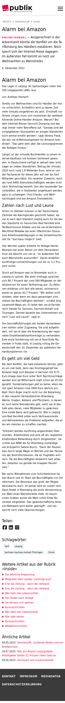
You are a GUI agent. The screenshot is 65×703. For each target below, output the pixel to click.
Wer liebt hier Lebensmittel (21, 593)
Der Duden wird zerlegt (19, 597)
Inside (37, 21)
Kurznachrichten (14, 607)
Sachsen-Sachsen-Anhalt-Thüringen (23, 552)
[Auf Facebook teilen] (5, 527)
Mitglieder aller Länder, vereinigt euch (28, 579)
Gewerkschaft (22, 21)
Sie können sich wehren (19, 602)
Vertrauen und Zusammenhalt (28, 660)
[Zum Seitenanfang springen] (53, 693)
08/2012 (7, 21)
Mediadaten (50, 676)
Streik (51, 552)
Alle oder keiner (14, 616)
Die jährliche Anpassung (19, 574)
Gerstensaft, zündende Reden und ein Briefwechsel (32, 644)
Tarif (6, 546)
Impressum (28, 676)
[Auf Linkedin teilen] (11, 527)
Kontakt (9, 676)
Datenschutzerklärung (22, 684)
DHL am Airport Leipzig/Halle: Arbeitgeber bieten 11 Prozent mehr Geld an (29, 653)
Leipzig (18, 546)
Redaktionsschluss (16, 626)
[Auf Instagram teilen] (17, 527)
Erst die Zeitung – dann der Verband (27, 583)
